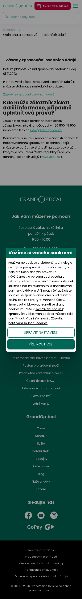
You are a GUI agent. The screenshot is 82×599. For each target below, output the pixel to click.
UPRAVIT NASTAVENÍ (40, 332)
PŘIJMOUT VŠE (41, 344)
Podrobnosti (41, 580)
